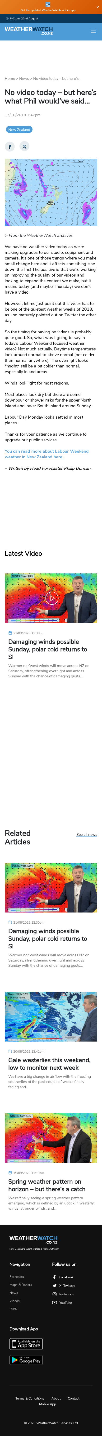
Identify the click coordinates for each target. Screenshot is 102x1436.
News (24, 78)
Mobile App (47, 1404)
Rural (13, 1309)
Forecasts (16, 1277)
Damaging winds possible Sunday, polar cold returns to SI (47, 649)
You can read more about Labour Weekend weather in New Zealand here (47, 454)
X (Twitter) (67, 1286)
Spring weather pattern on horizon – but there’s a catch (47, 1185)
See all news (86, 835)
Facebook (66, 1277)
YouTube (65, 1303)
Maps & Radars (20, 1285)
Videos (14, 1301)
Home (10, 78)
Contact (73, 1398)
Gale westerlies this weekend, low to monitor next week (49, 1064)
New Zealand (19, 129)
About (56, 1398)
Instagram (66, 1294)
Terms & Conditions (29, 1398)
